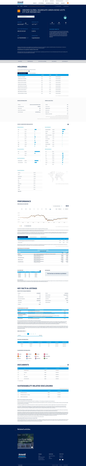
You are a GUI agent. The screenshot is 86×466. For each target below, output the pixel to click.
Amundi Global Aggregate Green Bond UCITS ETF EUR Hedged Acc (37, 6)
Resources (63, 3)
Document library (52, 455)
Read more (51, 36)
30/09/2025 (57, 376)
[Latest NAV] (24, 24)
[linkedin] (60, 459)
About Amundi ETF (41, 457)
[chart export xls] (66, 206)
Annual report (26, 376)
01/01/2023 (59, 392)
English (45, 370)
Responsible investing (50, 3)
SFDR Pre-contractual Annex (24, 396)
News (39, 455)
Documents (54, 61)
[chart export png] (67, 206)
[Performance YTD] (36, 24)
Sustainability (65, 61)
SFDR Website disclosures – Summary (25, 394)
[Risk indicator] (25, 331)
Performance (30, 61)
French (49, 394)
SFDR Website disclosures (23, 392)
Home (18, 6)
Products (34, 3)
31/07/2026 (57, 370)
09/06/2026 (57, 372)
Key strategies (41, 3)
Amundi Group (40, 458)
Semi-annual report (26, 378)
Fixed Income (25, 6)
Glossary (50, 458)
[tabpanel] (25, 441)
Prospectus (25, 372)
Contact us (61, 457)
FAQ (49, 457)
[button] (66, 6)
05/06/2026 (57, 374)
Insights (57, 3)
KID (24, 374)
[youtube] (62, 459)
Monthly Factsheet (26, 370)
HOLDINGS (20, 61)
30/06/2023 (57, 378)
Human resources (41, 459)
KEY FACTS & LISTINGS (42, 61)
